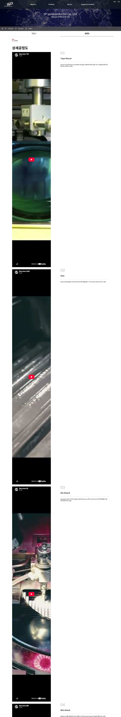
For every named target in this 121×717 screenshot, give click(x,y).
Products (51, 4)
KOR (114, 1)
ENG (119, 1)
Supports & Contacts (87, 4)
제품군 (34, 33)
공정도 (87, 33)
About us (33, 4)
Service (69, 4)
